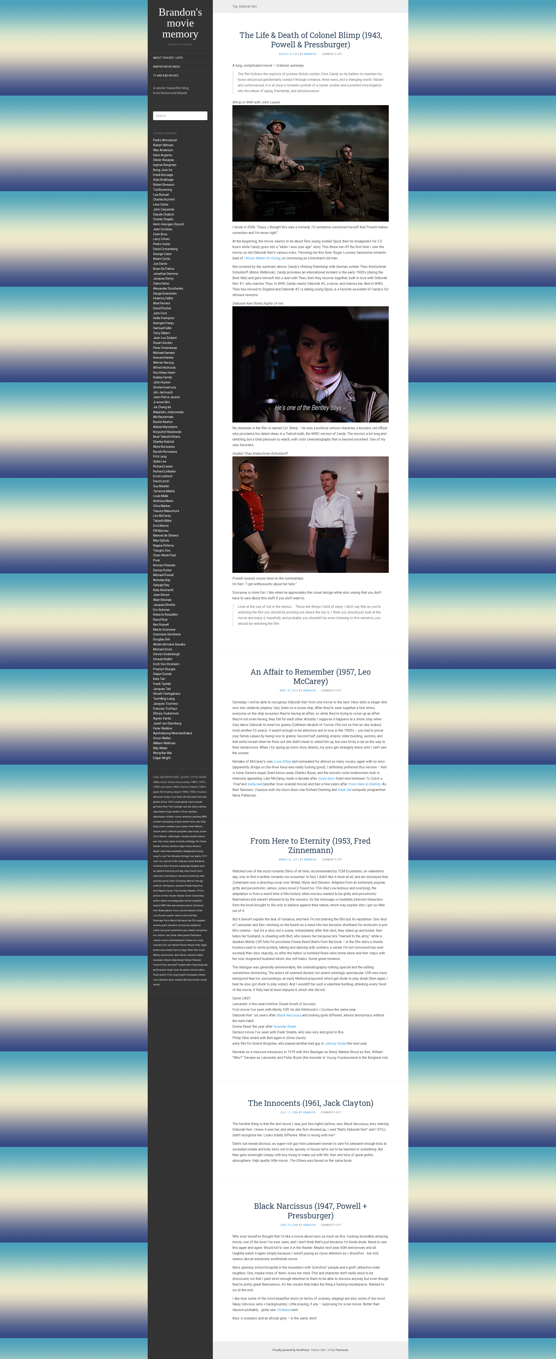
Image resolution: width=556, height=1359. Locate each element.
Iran (192, 856)
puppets (201, 920)
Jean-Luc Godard (165, 338)
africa (164, 801)
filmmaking (166, 792)
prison (203, 831)
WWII (204, 816)
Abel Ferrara (161, 303)
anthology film (192, 841)
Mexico (198, 826)
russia (178, 816)
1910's (200, 890)
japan (156, 792)
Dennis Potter (162, 570)
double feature (197, 836)
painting (196, 816)
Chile (197, 945)
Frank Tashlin (162, 684)
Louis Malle (160, 496)
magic (182, 846)
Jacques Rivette (164, 605)
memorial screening (188, 876)
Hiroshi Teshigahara (166, 693)
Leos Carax (160, 204)
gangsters (182, 831)
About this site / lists (168, 57)
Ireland (194, 969)
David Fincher (162, 308)
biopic (170, 969)
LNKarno (172, 831)
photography (189, 851)
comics (162, 826)
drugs (168, 811)
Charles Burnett (164, 199)
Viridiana (283, 1310)
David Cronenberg (165, 249)
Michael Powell (163, 575)
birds (194, 797)
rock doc (187, 806)
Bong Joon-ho (162, 170)
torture (189, 905)
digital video (159, 851)
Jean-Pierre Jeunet (166, 397)
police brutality (177, 841)
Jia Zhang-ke (162, 407)
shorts (171, 782)
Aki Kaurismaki (163, 417)
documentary (182, 782)
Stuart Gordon (162, 343)
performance (159, 969)
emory (189, 846)
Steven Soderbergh (166, 654)
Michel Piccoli (179, 945)
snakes (179, 979)
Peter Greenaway (165, 348)
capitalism (195, 925)
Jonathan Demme (165, 273)
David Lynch (161, 481)
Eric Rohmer (161, 610)
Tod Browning (162, 189)
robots (171, 836)
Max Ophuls (161, 540)
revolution (158, 866)
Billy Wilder (160, 748)
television (158, 797)
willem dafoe (160, 900)
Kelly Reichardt (163, 590)
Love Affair (282, 761)
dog (181, 871)
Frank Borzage (163, 175)
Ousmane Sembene (167, 634)
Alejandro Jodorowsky (168, 412)
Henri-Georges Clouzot (168, 224)
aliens (195, 806)
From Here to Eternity (364, 784)
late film (192, 920)
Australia (199, 861)
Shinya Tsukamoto (166, 713)
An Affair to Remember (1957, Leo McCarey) (310, 676)
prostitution (177, 930)
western (176, 811)
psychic (170, 915)
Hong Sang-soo (199, 964)
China (184, 811)
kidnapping (168, 821)
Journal (183, 910)
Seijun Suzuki (162, 674)
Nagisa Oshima (163, 545)
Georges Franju (163, 323)
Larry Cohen (161, 239)
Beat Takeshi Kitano (166, 436)
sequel (177, 792)
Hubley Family (162, 377)
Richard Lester (163, 466)
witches (174, 846)
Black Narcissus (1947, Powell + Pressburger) (310, 1210)
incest (164, 940)
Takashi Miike (162, 520)
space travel (188, 826)
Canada (185, 836)
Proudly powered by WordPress (291, 1350)
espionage (184, 866)
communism (167, 955)
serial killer (169, 881)
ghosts (156, 801)
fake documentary (175, 905)
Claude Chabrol (163, 214)
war (155, 841)
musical (201, 792)
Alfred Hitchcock (164, 367)
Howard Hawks (163, 357)
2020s (203, 777)
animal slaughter (193, 900)
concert (157, 905)
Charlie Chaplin (163, 219)
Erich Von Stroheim (166, 664)
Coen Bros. (160, 234)
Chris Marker (161, 506)
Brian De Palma (163, 268)
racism (156, 831)
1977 (204, 856)
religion (178, 821)
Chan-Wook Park (164, 555)
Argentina (197, 885)
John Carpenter (164, 209)
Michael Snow (162, 649)
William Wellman (164, 743)
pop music (194, 831)
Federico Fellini (163, 298)
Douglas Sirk (161, 639)
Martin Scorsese (164, 629)
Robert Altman (163, 145)
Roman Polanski (164, 565)
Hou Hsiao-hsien (164, 372)
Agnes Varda (162, 718)
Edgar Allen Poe (189, 950)
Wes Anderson (163, 150)
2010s (194, 777)
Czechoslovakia (176, 940)
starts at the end (183, 915)
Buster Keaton (163, 422)
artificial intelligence (163, 885)
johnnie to (158, 895)
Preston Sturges (164, 669)
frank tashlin (160, 974)
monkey (157, 925)
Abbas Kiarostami (165, 427)
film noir (167, 945)
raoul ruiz (158, 861)
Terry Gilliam (161, 333)
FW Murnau (161, 530)
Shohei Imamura (164, 387)
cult (177, 871)
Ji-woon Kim (161, 402)
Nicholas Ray (161, 580)
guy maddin (189, 930)
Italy (204, 797)
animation (166, 787)
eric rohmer (159, 935)
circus (176, 910)
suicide (198, 801)
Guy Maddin (161, 486)
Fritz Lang (160, 456)
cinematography (175, 900)
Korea (203, 841)
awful (164, 831)
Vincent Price (160, 964)
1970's (202, 782)
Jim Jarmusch (163, 392)
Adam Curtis (161, 258)
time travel (163, 841)
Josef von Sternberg (167, 723)
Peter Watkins (162, 728)
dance (186, 821)
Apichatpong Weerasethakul (172, 733)
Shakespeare (165, 910)
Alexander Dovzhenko (168, 288)
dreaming (170, 871)
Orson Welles (162, 738)
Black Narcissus (289, 1015)
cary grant (165, 930)
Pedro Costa (161, 244)
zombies (192, 811)
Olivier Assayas (163, 160)
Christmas (180, 881)
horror (163, 782)
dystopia (195, 866)
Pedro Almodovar (165, 140)
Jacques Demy (163, 278)
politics (203, 806)
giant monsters (169, 925)
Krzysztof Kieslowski (167, 432)
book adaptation (174, 851)
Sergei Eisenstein (165, 293)
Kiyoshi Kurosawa (165, 451)
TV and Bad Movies (165, 75)
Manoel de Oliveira (165, 535)
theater (157, 846)
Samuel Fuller (162, 328)
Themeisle (341, 1350)
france (184, 787)
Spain (177, 836)
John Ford (160, 313)
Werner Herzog (163, 362)
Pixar (156, 560)
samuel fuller (171, 861)
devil (161, 876)
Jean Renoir (161, 595)
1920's (171, 801)
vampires (187, 816)
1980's (194, 782)
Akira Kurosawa (164, 446)
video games (183, 935)
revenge (178, 806)
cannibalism (171, 876)
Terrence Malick (164, 491)
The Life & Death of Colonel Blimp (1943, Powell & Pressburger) (310, 40)
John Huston (161, 382)
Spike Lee (159, 461)
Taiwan (189, 940)
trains (193, 821)
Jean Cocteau (162, 229)
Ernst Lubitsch (162, 476)
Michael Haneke (164, 353)
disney (200, 851)
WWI (163, 905)
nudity (156, 930)
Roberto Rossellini (165, 614)
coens (201, 969)
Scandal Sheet (284, 1026)
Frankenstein (185, 964)
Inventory (157, 945)
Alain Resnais (162, 600)
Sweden (192, 890)
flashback (196, 935)
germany (157, 806)
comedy (170, 826)
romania (191, 955)
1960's (176, 787)
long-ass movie (186, 861)
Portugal (185, 856)
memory (165, 846)
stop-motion (159, 811)
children (169, 816)
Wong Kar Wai (162, 753)
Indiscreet (255, 784)
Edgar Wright (162, 758)
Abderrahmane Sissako (169, 644)
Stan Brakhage (163, 179)
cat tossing (183, 925)
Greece (201, 974)
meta (155, 876)
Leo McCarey (162, 515)
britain (167, 797)
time (155, 910)
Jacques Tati (162, 689)
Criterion (193, 787)
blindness (198, 905)
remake (157, 821)
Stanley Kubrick (163, 441)
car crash (198, 940)
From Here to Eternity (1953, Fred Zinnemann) (310, 845)
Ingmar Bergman (164, 165)
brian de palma (182, 969)
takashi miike (195, 910)
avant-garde (181, 801)
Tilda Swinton (180, 890)
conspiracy (201, 930)
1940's (185, 792)
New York (168, 806)
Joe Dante (160, 263)
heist (155, 890)
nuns (155, 979)
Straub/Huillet (162, 659)
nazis (178, 826)
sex (198, 821)
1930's (193, 792)
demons (197, 846)
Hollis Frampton (163, 318)
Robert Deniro (173, 950)
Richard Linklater (164, 471)
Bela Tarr (159, 679)
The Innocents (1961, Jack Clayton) (310, 1103)
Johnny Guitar (335, 1043)
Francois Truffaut (165, 708)
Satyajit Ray (161, 585)
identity (186, 797)
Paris (166, 920)
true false (177, 797)
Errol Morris (161, 525)
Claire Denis (161, 283)
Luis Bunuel (161, 194)
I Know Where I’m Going (262, 258)
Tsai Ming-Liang (164, 698)
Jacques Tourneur (165, 703)
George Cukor (162, 254)
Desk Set (344, 790)
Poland (190, 945)
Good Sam (326, 778)
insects (157, 940)
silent (191, 801)
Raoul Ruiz (160, 619)
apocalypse (159, 816)
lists (199, 797)
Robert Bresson (163, 184)
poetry (198, 856)
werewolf (172, 964)
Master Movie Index (166, 66)
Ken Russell (161, 624)
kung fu (157, 856)
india (186, 871)
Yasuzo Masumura (166, 511)
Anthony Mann (163, 501)
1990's (156, 787)
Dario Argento (162, 155)
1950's (202, 787)
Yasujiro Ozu (161, 550)
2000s (156, 782)
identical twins (166, 979)
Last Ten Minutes (171, 856)
